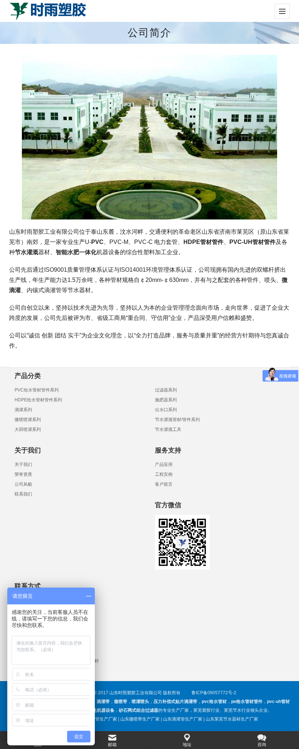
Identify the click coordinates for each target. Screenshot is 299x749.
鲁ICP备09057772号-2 (213, 692)
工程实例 (163, 474)
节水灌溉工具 (168, 429)
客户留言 (163, 484)
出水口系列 (166, 409)
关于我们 (23, 464)
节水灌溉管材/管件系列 (177, 419)
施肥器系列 (166, 399)
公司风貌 (23, 484)
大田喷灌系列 (28, 429)
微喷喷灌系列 (28, 419)
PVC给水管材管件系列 (37, 390)
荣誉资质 (23, 474)
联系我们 (23, 494)
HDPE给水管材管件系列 (38, 399)
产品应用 (163, 464)
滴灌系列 (23, 409)
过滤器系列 (166, 390)
